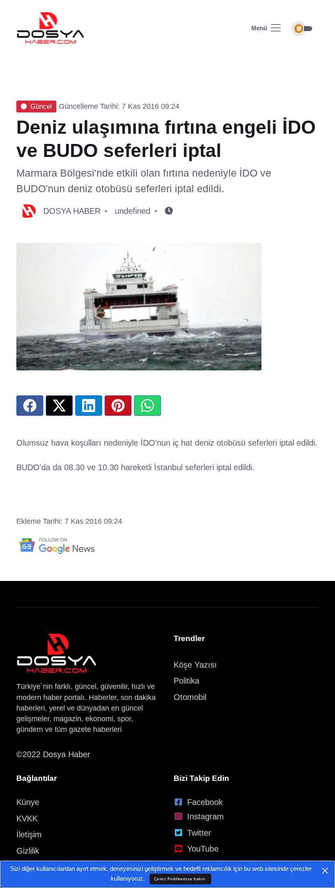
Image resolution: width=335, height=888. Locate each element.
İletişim (29, 834)
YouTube (203, 848)
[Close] (325, 870)
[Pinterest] (118, 405)
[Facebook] (29, 405)
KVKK (27, 818)
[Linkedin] (88, 405)
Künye (27, 802)
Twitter (199, 832)
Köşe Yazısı (195, 664)
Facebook (205, 802)
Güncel (41, 106)
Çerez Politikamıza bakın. (180, 879)
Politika (186, 680)
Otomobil (190, 697)
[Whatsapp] (147, 405)
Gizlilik (27, 850)
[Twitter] (59, 405)
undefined (132, 210)
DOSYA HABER (71, 210)
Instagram (205, 816)
